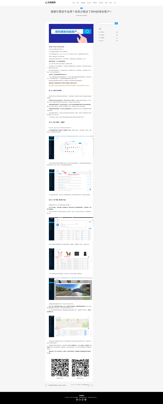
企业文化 (101, 2)
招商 (111, 2)
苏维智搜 (81, 397)
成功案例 (102, 37)
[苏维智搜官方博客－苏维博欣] (50, 2)
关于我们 (95, 2)
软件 (78, 2)
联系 (106, 2)
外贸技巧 (85, 15)
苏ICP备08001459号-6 (92, 397)
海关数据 (83, 2)
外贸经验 (102, 34)
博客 (115, 2)
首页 (74, 2)
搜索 (116, 23)
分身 (90, 2)
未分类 (102, 40)
